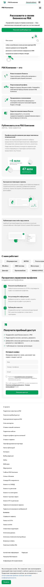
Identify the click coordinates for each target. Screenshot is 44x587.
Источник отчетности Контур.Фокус (14, 537)
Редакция (25, 552)
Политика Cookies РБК (10, 545)
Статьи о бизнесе (8, 476)
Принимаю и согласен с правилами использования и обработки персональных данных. (22, 378)
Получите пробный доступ (22, 30)
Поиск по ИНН (7, 524)
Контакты (6, 512)
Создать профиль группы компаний (14, 435)
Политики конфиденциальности (15, 385)
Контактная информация (11, 552)
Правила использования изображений (15, 509)
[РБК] (4, 2)
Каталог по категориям (10, 492)
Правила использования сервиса (13, 505)
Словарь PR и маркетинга (11, 480)
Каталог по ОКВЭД (9, 484)
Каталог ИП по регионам (11, 501)
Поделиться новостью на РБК (12, 411)
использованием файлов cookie (12, 575)
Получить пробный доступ (11, 415)
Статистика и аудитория (10, 528)
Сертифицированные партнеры (13, 443)
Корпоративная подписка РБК (12, 419)
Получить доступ (22, 392)
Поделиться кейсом (9, 431)
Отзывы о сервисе (8, 439)
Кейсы (5, 460)
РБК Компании (13, 2)
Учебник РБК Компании (10, 472)
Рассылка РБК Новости (10, 556)
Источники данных (9, 532)
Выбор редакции (8, 456)
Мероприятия (7, 468)
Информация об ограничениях (13, 561)
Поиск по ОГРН (8, 520)
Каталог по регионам (9, 488)
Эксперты (6, 452)
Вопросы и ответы (8, 541)
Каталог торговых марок (10, 496)
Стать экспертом (8, 423)
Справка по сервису (9, 516)
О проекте (6, 407)
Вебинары (6, 464)
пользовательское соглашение (23, 376)
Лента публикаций (9, 447)
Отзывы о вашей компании (11, 427)
